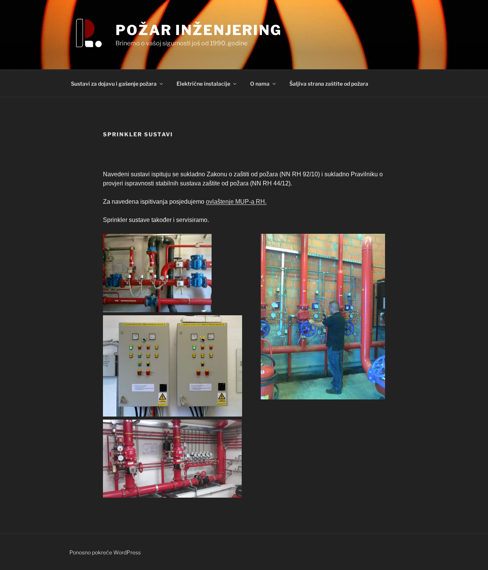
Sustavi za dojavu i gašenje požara (114, 83)
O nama (260, 83)
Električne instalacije (203, 83)
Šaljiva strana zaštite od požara (328, 83)
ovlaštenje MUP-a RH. (236, 201)
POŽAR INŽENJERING (199, 30)
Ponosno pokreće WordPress (105, 552)
